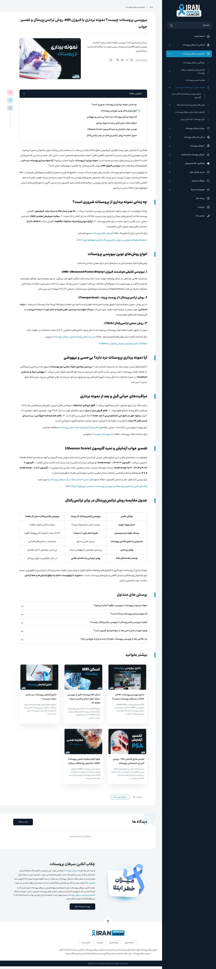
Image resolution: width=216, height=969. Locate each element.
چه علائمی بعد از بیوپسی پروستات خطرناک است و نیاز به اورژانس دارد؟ (114, 639)
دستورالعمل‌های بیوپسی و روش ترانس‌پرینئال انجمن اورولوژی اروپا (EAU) (112, 240)
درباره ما (201, 207)
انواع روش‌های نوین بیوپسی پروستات (119, 111)
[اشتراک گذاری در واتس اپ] (131, 60)
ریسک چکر (200, 198)
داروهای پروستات (197, 146)
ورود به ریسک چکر (82, 906)
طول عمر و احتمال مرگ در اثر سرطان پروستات (71, 479)
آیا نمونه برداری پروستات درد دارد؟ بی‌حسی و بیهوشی (112, 117)
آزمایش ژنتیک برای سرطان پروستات (190, 112)
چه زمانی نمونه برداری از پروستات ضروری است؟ (114, 104)
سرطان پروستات (120, 797)
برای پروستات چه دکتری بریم (193, 119)
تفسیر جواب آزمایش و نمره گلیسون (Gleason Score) (112, 129)
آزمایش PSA (90, 883)
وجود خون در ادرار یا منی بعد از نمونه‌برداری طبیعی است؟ (120, 631)
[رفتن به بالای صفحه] (108, 922)
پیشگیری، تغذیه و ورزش (195, 163)
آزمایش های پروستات (102, 233)
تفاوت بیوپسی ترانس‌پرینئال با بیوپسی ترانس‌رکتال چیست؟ (118, 622)
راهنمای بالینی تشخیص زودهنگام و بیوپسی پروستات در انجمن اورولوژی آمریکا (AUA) (106, 486)
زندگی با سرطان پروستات (194, 137)
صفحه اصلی (199, 36)
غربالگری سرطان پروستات (194, 62)
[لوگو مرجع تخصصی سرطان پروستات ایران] (108, 933)
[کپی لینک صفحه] (110, 60)
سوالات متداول (198, 181)
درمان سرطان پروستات (195, 128)
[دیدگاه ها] (10, 100)
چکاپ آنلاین (113, 942)
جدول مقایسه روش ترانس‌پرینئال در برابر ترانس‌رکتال (112, 135)
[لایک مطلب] (10, 92)
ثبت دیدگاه (23, 822)
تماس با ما (200, 216)
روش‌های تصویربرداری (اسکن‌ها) (191, 105)
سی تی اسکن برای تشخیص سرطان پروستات (74, 337)
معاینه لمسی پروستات (195, 80)
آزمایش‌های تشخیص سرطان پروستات (193, 72)
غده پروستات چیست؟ (103, 434)
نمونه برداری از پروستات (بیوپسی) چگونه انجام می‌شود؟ (120, 605)
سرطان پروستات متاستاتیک (193, 154)
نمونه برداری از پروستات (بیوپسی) (190, 87)
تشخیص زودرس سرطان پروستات (81, 895)
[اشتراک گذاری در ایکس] (117, 60)
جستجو (206, 25)
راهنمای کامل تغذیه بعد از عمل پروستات (79, 427)
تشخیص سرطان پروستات (194, 53)
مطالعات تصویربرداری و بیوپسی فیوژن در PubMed (123, 343)
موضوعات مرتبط (198, 189)
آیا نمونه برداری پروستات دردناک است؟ (128, 614)
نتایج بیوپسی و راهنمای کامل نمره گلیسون (186, 95)
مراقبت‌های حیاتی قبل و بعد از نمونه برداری (116, 123)
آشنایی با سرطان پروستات (193, 45)
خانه (151, 7)
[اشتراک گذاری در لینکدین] (122, 60)
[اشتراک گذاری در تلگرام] (127, 60)
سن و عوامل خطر (197, 172)
